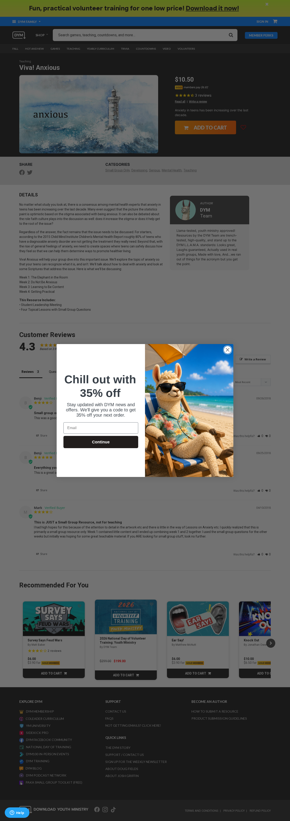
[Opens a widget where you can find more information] (17, 813)
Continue (101, 442)
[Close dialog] (228, 350)
